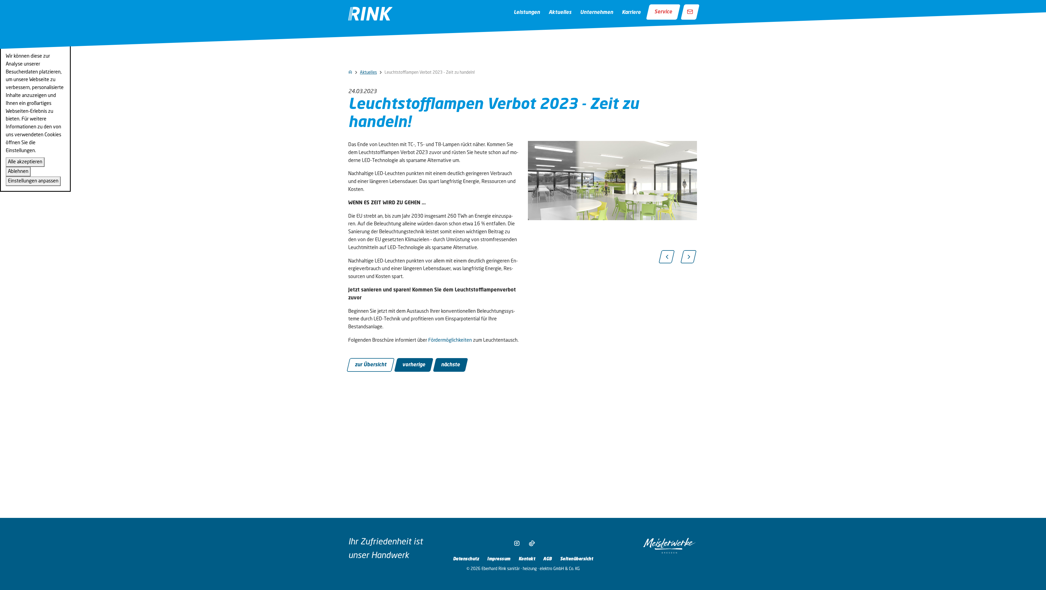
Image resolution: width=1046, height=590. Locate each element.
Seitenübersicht (576, 559)
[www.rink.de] (350, 72)
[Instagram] (515, 543)
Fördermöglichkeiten (450, 340)
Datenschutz (466, 559)
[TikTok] (530, 543)
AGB (547, 559)
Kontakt (527, 559)
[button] (666, 256)
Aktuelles (560, 12)
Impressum (498, 559)
